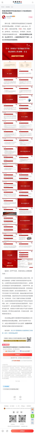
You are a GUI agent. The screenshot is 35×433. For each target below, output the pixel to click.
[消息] (32, 419)
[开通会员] (32, 409)
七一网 (17, 406)
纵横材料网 (28, 323)
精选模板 (8, 7)
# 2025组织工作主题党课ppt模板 (10, 389)
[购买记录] (32, 412)
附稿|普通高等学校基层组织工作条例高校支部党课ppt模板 (17, 12)
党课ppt (23, 406)
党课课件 (29, 406)
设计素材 (12, 406)
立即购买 (17, 355)
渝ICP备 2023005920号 (25, 408)
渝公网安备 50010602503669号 (12, 408)
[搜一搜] (32, 423)
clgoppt (8, 16)
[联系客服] (32, 416)
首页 (3, 7)
